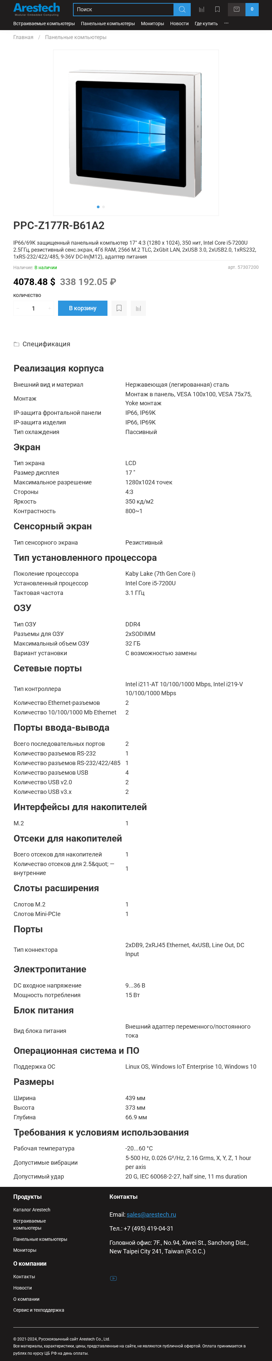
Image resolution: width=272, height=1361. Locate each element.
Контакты (24, 1277)
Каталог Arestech (31, 1210)
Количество (27, 295)
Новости (179, 23)
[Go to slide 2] (103, 207)
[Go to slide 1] (98, 207)
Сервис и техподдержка (38, 1310)
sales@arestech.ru (151, 1214)
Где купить (206, 23)
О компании (26, 1299)
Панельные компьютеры (108, 23)
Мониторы (152, 23)
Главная (23, 37)
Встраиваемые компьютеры (44, 23)
